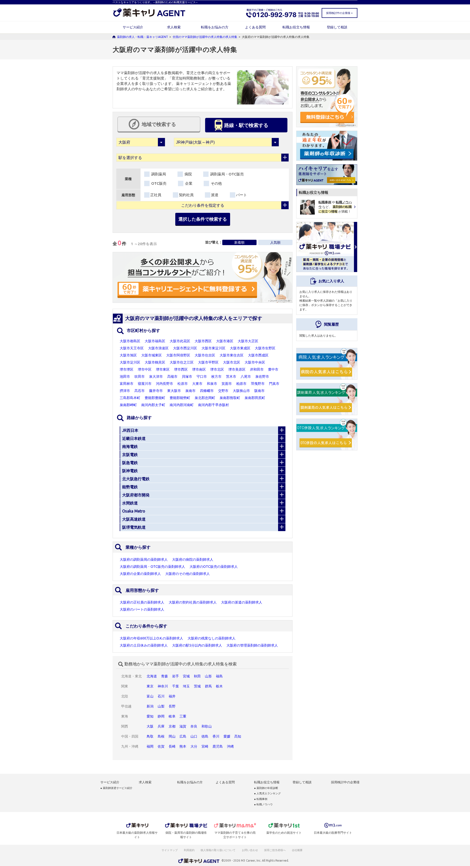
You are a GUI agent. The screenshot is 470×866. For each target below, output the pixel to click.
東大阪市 (174, 390)
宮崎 (204, 746)
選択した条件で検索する (202, 218)
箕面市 (227, 383)
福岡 (150, 746)
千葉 (175, 686)
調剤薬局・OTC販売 (226, 174)
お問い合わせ (250, 850)
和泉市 (212, 383)
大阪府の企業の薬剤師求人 (140, 573)
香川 (215, 736)
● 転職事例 (260, 799)
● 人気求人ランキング (267, 793)
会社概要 (297, 850)
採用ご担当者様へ (275, 850)
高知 (237, 736)
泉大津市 (156, 376)
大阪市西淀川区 (185, 348)
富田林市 (126, 383)
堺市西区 (181, 369)
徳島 (204, 736)
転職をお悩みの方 (214, 27)
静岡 (161, 716)
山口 (193, 736)
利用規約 (189, 850)
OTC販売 (158, 183)
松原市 (182, 383)
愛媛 (226, 736)
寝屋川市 (145, 383)
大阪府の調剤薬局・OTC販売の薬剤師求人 (152, 566)
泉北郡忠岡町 (205, 397)
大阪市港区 (224, 341)
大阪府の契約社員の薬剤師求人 (193, 602)
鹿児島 (217, 746)
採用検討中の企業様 (345, 782)
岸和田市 (257, 369)
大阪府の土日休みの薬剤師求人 (144, 645)
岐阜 (172, 716)
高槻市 (172, 376)
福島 (219, 676)
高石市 (139, 390)
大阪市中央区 (255, 362)
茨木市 (231, 376)
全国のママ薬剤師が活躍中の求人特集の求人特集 (205, 36)
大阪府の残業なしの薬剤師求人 (211, 638)
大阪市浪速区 (158, 348)
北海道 (152, 676)
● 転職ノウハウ (263, 804)
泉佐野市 (262, 376)
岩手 (175, 676)
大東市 (197, 383)
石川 (161, 696)
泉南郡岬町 (128, 405)
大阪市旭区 (128, 355)
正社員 (155, 195)
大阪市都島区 (130, 341)
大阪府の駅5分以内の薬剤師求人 (197, 645)
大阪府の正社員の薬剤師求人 (142, 602)
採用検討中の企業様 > (339, 12)
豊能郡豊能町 (155, 397)
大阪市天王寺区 (132, 348)
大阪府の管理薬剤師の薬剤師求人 (252, 645)
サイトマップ (170, 850)
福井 (172, 696)
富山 (150, 696)
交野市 (223, 390)
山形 (208, 676)
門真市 (274, 383)
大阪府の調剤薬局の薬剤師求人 (144, 559)
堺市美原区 (237, 369)
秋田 (197, 676)
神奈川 (163, 686)
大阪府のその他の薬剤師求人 (187, 573)
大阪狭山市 (241, 390)
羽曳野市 (258, 383)
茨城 (197, 686)
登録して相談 (337, 27)
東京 (150, 686)
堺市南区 (199, 369)
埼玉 (186, 686)
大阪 (150, 726)
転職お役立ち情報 (296, 27)
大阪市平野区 (208, 362)
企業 (188, 183)
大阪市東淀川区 (213, 348)
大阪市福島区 (155, 341)
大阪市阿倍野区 (178, 355)
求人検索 (174, 27)
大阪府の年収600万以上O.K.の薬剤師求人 (151, 638)
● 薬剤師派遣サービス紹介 (116, 788)
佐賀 (161, 746)
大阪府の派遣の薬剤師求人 (241, 602)
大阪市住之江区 (182, 362)
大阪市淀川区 (130, 362)
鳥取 (150, 736)
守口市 (202, 376)
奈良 (193, 726)
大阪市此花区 (180, 341)
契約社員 (186, 195)
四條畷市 (207, 390)
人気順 (275, 242)
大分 (193, 746)
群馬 (208, 686)
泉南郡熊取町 (230, 397)
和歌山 (206, 726)
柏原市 (241, 383)
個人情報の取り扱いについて (218, 850)
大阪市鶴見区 (155, 362)
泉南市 (190, 390)
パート (241, 195)
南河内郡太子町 (153, 405)
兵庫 (161, 726)
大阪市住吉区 (205, 355)
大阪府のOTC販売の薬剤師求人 (213, 566)
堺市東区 (163, 369)
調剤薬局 (158, 174)
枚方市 (216, 376)
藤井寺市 (156, 390)
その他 (216, 183)
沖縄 (230, 746)
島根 (161, 736)
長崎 (172, 746)
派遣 (214, 195)
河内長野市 (164, 383)
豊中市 (273, 369)
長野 (172, 706)
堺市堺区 (126, 369)
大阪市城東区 (151, 355)
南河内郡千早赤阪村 (213, 405)
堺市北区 (217, 369)
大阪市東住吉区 (232, 355)
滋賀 (182, 726)
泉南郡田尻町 (255, 397)
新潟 (150, 706)
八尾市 (246, 376)
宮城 (186, 676)
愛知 (150, 716)
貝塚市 (187, 376)
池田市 (125, 376)
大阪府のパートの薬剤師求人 (142, 609)
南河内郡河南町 (182, 405)
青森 (164, 676)
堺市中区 (145, 369)
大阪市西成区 (258, 355)
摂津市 (125, 390)
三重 (182, 716)
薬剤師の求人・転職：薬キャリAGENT (142, 36)
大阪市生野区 (265, 348)
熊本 (182, 746)
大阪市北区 (231, 362)
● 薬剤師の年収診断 (266, 788)
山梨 (161, 706)
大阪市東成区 (240, 348)
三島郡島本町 (130, 397)
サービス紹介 (133, 27)
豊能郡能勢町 (180, 397)
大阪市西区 (203, 341)
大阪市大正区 (248, 341)
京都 (172, 726)
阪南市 (259, 390)
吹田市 (139, 376)
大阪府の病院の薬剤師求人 (192, 559)
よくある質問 (255, 27)
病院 (188, 174)
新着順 (239, 242)
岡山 (172, 736)
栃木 (219, 686)
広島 (182, 736)
